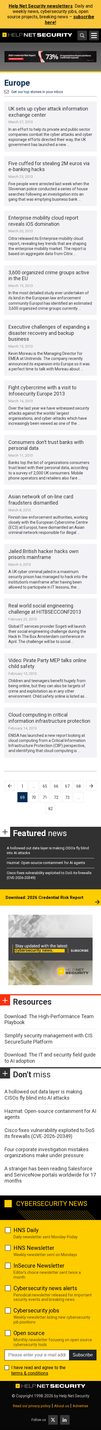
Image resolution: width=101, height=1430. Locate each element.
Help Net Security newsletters (41, 6)
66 (56, 786)
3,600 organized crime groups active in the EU (48, 275)
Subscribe (83, 1354)
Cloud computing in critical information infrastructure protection (49, 718)
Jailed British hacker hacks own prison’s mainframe (43, 554)
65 (45, 786)
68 (78, 786)
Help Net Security (74, 1396)
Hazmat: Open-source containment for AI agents (46, 863)
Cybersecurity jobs (36, 1310)
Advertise (80, 1406)
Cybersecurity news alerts (45, 1288)
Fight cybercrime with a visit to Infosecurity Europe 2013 (42, 390)
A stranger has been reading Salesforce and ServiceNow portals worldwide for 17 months (50, 1175)
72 (56, 797)
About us (61, 1406)
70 (33, 797)
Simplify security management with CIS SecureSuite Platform (48, 1039)
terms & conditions (29, 1373)
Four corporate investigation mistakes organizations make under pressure (46, 1152)
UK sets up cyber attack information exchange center (48, 112)
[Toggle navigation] (94, 35)
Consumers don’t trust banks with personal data (46, 445)
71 (45, 797)
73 (67, 797)
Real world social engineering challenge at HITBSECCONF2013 (44, 609)
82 (50, 808)
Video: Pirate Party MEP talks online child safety (47, 663)
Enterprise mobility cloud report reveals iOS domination (43, 221)
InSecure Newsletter (39, 1265)
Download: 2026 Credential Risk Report (44, 897)
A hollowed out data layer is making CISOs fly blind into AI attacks (43, 1095)
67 (67, 786)
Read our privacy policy (31, 1406)
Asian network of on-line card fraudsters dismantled (40, 500)
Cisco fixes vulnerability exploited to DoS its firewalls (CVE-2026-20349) (49, 1133)
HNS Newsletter (33, 1248)
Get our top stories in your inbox (37, 92)
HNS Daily (25, 1230)
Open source (29, 1333)
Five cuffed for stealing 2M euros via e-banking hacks (48, 166)
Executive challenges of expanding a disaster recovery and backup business (48, 333)
